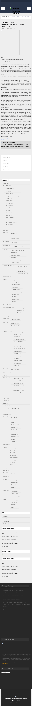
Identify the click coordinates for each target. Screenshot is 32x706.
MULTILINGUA (14, 427)
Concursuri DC (20, 308)
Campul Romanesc (17, 332)
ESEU (9, 16)
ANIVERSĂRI (6, 185)
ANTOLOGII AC (15, 319)
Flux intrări (5, 518)
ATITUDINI (12, 448)
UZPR (15, 365)
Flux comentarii (6, 521)
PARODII (13, 432)
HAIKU (13, 422)
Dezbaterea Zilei (6, 304)
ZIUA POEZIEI (9, 224)
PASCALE (8, 210)
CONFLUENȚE (14, 323)
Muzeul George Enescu (22, 273)
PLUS (18, 0)
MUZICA (5, 408)
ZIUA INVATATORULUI (11, 220)
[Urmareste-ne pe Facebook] (2, 140)
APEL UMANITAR (21, 266)
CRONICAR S (20, 271)
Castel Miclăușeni (21, 268)
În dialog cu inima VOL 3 (17, 380)
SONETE (13, 439)
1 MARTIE (14, 491)
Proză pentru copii (13, 457)
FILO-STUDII (14, 325)
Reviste (18, 312)
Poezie (4, 416)
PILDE (13, 296)
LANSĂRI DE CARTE (18, 348)
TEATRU (5, 479)
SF (10, 464)
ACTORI (13, 480)
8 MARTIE (8, 198)
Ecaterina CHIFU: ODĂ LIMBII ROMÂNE (11, 536)
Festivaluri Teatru (14, 484)
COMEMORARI (15, 284)
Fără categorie (5, 372)
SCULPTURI (13, 236)
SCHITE (12, 507)
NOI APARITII (6, 412)
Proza (4, 447)
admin (3, 28)
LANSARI (5, 400)
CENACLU (16, 334)
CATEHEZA (14, 282)
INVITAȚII (16, 346)
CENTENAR (8, 200)
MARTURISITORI (15, 292)
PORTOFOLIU (6, 444)
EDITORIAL (5, 316)
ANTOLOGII (5, 228)
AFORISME (5, 183)
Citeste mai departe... (5, 663)
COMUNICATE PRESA (8, 265)
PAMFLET (13, 429)
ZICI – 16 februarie (9, 217)
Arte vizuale (13, 233)
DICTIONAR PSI (14, 369)
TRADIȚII (5, 490)
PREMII (16, 358)
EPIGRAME (13, 420)
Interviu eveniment (16, 388)
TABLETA (5, 476)
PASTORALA (6, 414)
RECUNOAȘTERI (18, 360)
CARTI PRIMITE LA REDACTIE (17, 250)
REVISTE (5, 470)
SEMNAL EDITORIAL (15, 260)
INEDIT (16, 344)
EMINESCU (8, 205)
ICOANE (14, 287)
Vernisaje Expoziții (14, 238)
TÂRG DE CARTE (14, 262)
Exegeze (4, 368)
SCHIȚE (12, 462)
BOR (13, 280)
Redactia (4, 468)
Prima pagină (4, 16)
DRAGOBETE (8, 203)
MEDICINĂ (13, 473)
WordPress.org (6, 523)
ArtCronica (5, 230)
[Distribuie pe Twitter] (4, 140)
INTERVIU (5, 377)
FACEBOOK (12, 0)
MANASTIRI (5, 405)
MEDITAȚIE (13, 328)
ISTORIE (5, 396)
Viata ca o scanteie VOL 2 (17, 392)
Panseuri (12, 452)
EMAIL (21, 0)
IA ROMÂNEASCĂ (10, 208)
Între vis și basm (5, 546)
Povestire (12, 455)
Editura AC (5, 318)
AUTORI (5, 241)
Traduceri (14, 301)
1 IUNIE (7, 191)
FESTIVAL (16, 336)
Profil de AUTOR (15, 242)
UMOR (4, 499)
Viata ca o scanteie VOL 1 (17, 390)
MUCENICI (14, 294)
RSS (15, 0)
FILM (4, 375)
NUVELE (12, 450)
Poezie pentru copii (14, 434)
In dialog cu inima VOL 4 (17, 383)
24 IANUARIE (9, 193)
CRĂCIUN (14, 493)
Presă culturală (13, 257)
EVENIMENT (6, 331)
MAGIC (4, 403)
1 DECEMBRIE (9, 188)
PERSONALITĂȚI (16, 246)
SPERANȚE (16, 363)
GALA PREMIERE (18, 339)
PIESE (12, 487)
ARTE (4, 232)
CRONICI (13, 252)
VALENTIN (8, 215)
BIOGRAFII (5, 245)
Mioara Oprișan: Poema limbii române (9, 539)
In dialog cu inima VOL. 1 (17, 385)
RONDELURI (14, 436)
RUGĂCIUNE (26, 156)
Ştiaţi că (4, 472)
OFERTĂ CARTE (14, 255)
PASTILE (13, 504)
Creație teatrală (14, 482)
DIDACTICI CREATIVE (8, 307)
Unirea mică (8, 212)
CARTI (4, 249)
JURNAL (5, 398)
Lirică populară (14, 424)
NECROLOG (17, 353)
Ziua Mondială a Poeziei (10, 222)
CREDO (4, 279)
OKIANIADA (17, 356)
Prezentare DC (20, 310)
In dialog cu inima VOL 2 (17, 378)
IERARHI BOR (15, 289)
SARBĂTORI (15, 299)
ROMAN (12, 460)
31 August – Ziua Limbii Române (12, 196)
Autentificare (5, 516)
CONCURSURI (6, 276)
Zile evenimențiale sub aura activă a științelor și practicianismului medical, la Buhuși (13, 591)
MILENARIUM (17, 351)
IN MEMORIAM (17, 341)
